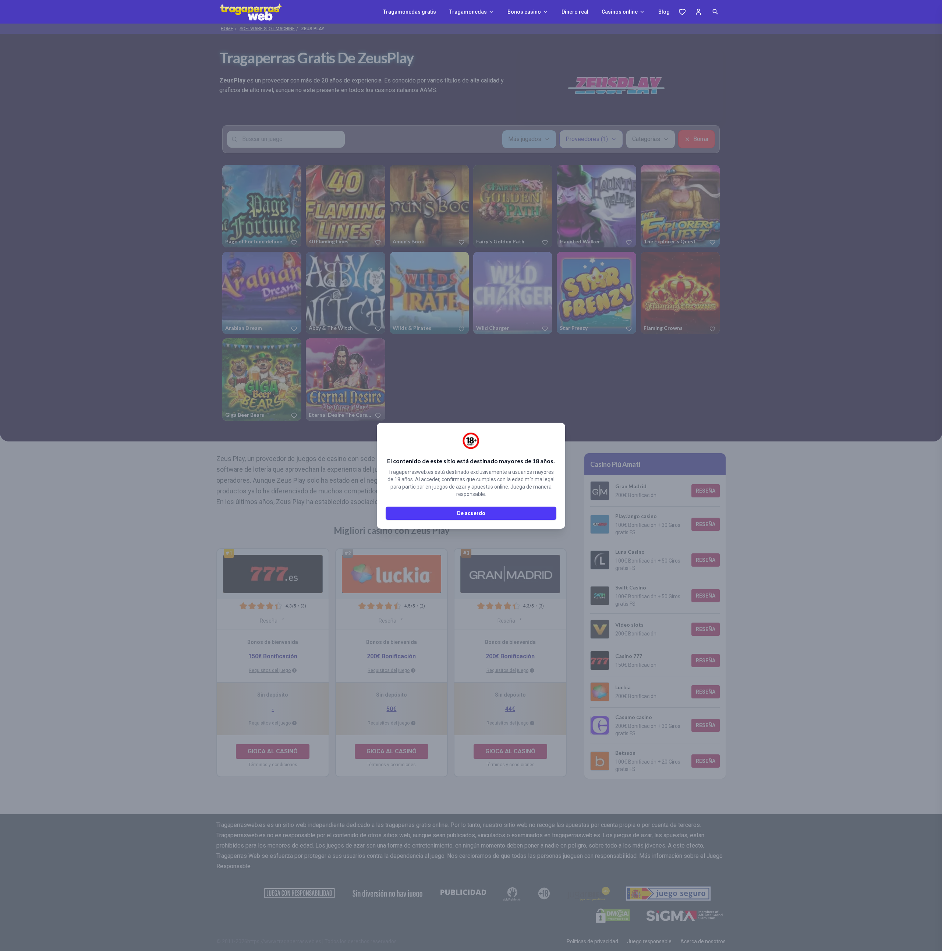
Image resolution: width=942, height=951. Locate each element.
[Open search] (715, 11)
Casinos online (620, 12)
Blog (664, 12)
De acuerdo (471, 513)
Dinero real (575, 12)
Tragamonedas (468, 12)
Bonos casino (524, 12)
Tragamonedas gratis (409, 12)
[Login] (698, 11)
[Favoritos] (682, 11)
